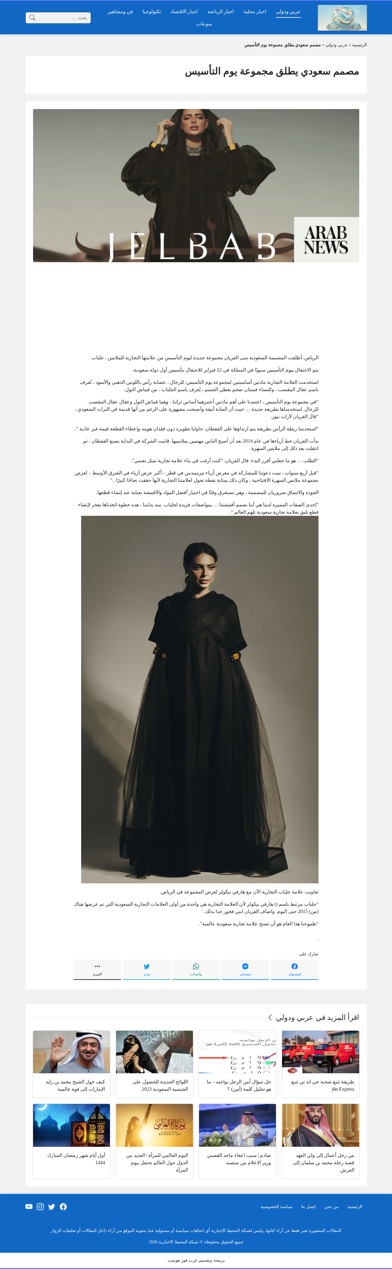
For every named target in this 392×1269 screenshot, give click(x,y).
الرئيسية (359, 45)
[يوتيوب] (29, 1207)
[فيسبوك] (63, 1207)
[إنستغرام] (40, 1207)
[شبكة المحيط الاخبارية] (342, 18)
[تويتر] (52, 1207)
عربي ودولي (337, 45)
